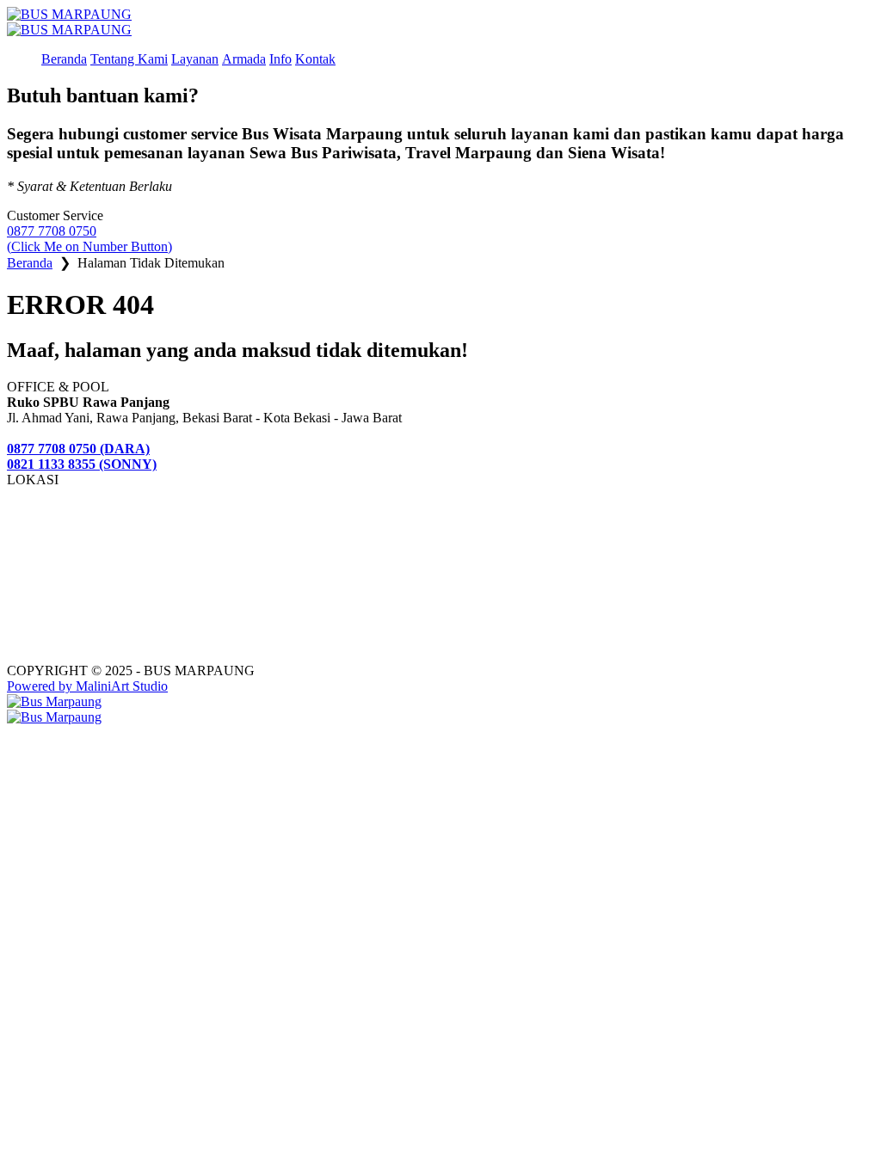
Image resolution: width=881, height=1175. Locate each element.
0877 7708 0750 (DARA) (78, 448)
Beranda (29, 262)
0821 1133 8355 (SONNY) (82, 464)
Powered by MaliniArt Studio (87, 686)
